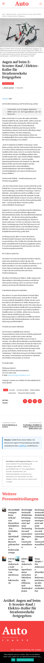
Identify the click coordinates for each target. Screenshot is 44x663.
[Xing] (27, 640)
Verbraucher (12, 393)
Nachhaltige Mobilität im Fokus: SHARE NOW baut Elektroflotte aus (32, 427)
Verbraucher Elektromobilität (26, 393)
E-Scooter (12, 390)
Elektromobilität (8, 83)
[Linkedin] (13, 640)
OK (13, 660)
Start (3, 14)
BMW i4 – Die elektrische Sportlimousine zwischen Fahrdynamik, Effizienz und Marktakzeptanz (26, 575)
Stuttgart (5, 99)
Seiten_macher (9, 88)
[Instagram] (8, 640)
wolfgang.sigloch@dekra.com (18, 375)
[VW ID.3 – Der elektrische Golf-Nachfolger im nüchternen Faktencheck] (4, 559)
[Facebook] (25, 401)
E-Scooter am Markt (22, 390)
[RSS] (17, 640)
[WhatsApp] (40, 401)
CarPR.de (22, 446)
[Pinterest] (35, 401)
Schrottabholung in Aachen (9, 426)
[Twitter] (30, 401)
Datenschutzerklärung (25, 660)
